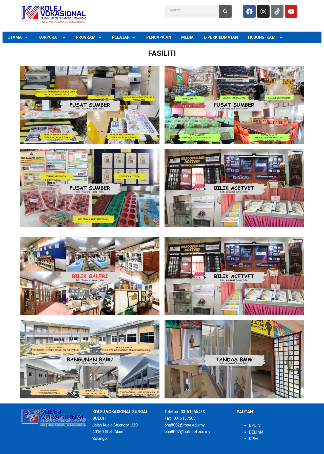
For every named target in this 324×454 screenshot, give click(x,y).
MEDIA (187, 37)
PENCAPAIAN (158, 37)
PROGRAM (85, 37)
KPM (253, 438)
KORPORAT (48, 37)
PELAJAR (121, 37)
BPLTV (255, 425)
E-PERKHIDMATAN (221, 37)
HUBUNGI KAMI (262, 37)
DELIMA (256, 432)
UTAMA (15, 37)
